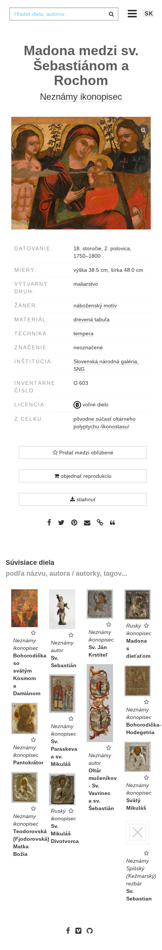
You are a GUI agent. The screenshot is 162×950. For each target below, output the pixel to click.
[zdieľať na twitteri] (61, 522)
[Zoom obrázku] (81, 173)
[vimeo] (80, 931)
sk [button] (149, 13)
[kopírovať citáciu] (112, 522)
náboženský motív (95, 305)
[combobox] (63, 14)
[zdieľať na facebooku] (49, 522)
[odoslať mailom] (87, 523)
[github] (91, 931)
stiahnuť (85, 499)
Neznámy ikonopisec (81, 96)
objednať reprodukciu (85, 476)
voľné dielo (95, 404)
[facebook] (70, 931)
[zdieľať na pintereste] (74, 522)
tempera (83, 333)
